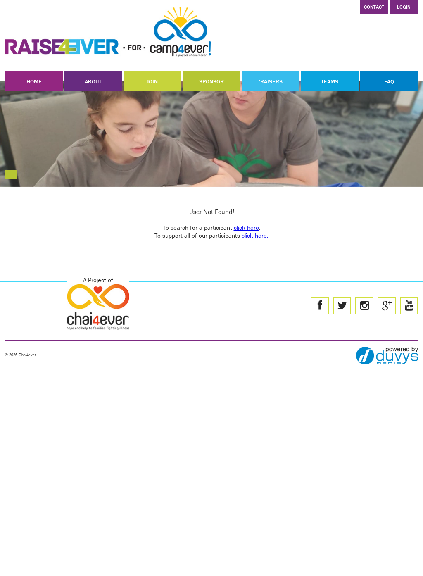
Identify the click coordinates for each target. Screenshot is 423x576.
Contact (374, 7)
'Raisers (271, 81)
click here (246, 227)
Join (152, 81)
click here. (255, 235)
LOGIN (404, 7)
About (93, 81)
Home (34, 81)
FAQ (389, 81)
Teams (329, 81)
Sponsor (211, 81)
